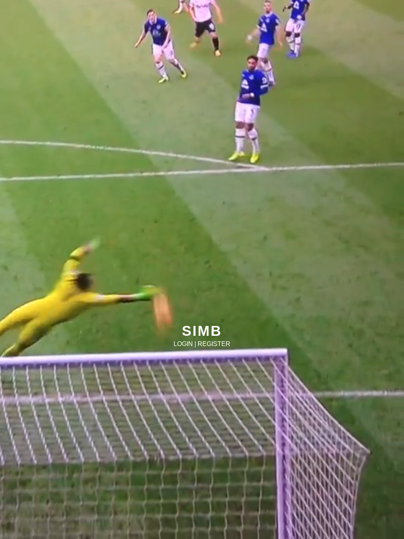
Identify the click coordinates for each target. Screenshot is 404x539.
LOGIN (183, 344)
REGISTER (214, 344)
